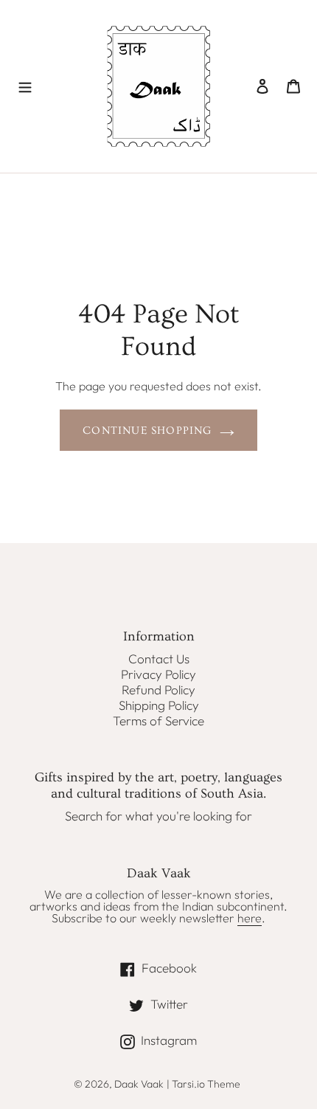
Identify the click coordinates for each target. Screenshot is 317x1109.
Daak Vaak (139, 1084)
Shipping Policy (159, 705)
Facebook (198, 967)
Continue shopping (147, 430)
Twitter (189, 1003)
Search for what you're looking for (158, 815)
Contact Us (158, 658)
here (249, 918)
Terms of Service (158, 720)
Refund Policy (158, 689)
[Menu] (25, 86)
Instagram (198, 1040)
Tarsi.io (188, 1084)
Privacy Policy (158, 674)
